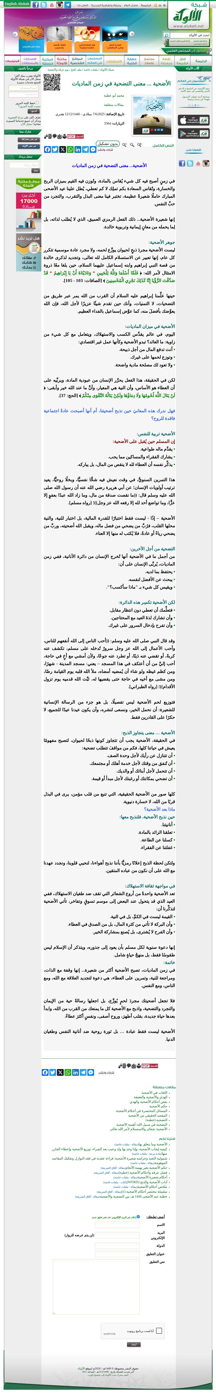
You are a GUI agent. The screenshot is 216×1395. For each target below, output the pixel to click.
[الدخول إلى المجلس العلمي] (185, 52)
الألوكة (81, 1368)
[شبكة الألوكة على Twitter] (43, 4)
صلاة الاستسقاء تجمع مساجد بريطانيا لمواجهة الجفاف (196, 103)
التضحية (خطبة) (156, 1120)
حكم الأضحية (158, 1106)
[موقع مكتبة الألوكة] (62, 61)
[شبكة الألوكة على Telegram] (67, 4)
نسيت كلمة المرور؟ (29, 106)
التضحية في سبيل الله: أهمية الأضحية (141, 1124)
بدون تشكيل (108, 143)
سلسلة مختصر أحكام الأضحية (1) (144, 1191)
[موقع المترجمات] (12, 61)
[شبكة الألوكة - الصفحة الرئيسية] (146, 6)
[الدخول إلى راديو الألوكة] (183, 43)
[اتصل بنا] (83, 6)
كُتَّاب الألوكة (192, 68)
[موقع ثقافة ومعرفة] (166, 61)
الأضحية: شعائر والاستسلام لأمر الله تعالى (138, 1129)
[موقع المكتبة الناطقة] (47, 61)
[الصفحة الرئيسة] (164, 6)
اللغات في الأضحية (154, 1092)
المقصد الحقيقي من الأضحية (147, 1115)
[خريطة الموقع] (160, 6)
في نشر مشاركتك (29, 139)
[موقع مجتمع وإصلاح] (149, 61)
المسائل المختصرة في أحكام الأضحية (141, 1111)
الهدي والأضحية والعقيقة (150, 1097)
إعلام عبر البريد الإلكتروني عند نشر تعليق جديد (114, 1217)
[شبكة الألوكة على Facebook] (35, 4)
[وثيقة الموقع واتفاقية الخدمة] (106, 6)
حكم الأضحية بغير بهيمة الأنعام (146, 1167)
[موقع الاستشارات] (114, 61)
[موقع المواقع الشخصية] (77, 61)
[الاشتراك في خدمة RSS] (155, 6)
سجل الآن (26, 124)
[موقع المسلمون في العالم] (95, 61)
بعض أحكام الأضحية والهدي (148, 1101)
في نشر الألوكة (29, 146)
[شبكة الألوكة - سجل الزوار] (131, 6)
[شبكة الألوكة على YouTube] (51, 4)
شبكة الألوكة (107, 69)
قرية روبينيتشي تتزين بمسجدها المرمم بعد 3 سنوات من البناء (195, 94)
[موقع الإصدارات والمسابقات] (30, 61)
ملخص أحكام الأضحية (152, 1186)
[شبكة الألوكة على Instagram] (59, 4)
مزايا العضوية (15, 117)
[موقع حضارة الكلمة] (132, 61)
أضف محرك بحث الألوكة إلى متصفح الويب (108, 1375)
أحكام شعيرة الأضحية (152, 1177)
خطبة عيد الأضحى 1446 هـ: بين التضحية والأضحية (133, 1196)
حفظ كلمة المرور (26, 103)
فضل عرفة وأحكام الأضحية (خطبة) (143, 1172)
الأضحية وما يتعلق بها (153, 1144)
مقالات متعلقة (114, 105)
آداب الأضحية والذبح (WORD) (147, 1182)
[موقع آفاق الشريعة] (182, 61)
